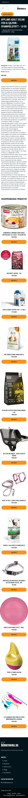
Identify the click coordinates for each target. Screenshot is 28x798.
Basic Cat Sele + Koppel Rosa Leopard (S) (14, 500)
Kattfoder (21, 67)
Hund (14, 65)
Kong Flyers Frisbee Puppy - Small (14, 627)
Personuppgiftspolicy (9, 795)
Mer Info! (14, 80)
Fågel (18, 65)
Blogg (5, 769)
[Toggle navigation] (3, 8)
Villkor (19, 793)
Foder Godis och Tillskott (19, 69)
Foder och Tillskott (13, 67)
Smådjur (10, 65)
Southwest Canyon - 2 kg (14, 273)
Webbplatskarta (20, 795)
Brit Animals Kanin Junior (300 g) (14, 354)
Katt (21, 65)
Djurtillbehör (7, 14)
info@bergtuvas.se (5, 2)
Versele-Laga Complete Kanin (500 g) (14, 545)
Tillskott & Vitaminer (6, 69)
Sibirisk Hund (7, 767)
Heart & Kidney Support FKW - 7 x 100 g (14, 310)
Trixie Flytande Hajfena (14, 672)
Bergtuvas (6, 763)
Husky (5, 761)
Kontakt (14, 793)
